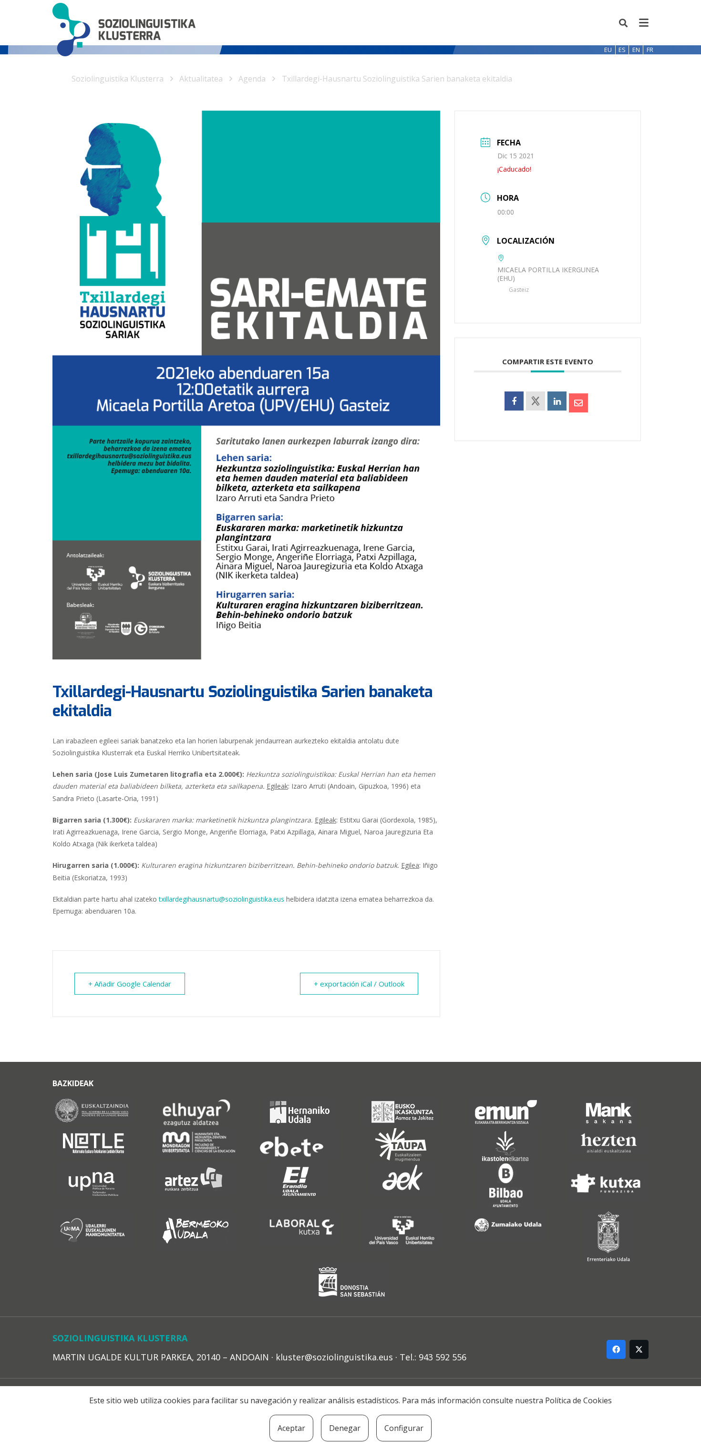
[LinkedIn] (557, 401)
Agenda (252, 78)
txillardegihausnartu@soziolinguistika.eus (221, 899)
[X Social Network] (535, 401)
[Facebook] (616, 1349)
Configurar (403, 1428)
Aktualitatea (201, 78)
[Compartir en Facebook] (514, 401)
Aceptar (291, 1428)
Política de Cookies (578, 1400)
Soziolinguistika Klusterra (118, 78)
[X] (639, 1349)
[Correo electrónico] (578, 402)
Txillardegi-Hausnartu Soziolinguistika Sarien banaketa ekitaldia (397, 78)
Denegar (345, 1428)
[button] (623, 23)
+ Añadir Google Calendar (129, 983)
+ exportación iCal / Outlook (359, 983)
